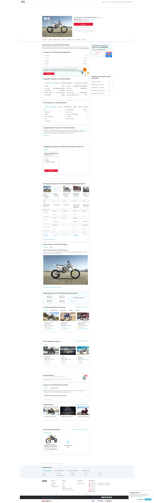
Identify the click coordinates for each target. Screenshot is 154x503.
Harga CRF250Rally (84, 328)
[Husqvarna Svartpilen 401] (51, 350)
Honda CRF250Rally (76, 195)
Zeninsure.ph (107, 484)
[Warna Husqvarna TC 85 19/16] (48, 18)
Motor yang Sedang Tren (59, 470)
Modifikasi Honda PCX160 (83, 416)
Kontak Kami (53, 484)
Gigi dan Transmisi (78, 83)
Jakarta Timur (62, 296)
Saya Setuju (148, 499)
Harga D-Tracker (49, 328)
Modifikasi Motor (83, 404)
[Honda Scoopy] (51, 411)
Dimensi (56, 83)
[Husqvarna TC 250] (68, 350)
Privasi (63, 483)
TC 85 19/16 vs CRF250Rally (76, 235)
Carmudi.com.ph (101, 484)
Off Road (46, 310)
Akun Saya (122, 2)
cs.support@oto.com (81, 483)
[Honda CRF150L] (68, 411)
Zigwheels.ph (93, 484)
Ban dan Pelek (86, 83)
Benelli (72, 475)
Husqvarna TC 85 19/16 (46, 196)
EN (131, 2)
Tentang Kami (53, 483)
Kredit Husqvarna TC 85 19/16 (97, 87)
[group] (68, 443)
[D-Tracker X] (57, 189)
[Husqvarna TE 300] (85, 350)
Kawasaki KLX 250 (65, 195)
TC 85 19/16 (44, 39)
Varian (84, 30)
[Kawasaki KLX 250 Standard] (67, 189)
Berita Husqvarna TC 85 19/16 (97, 93)
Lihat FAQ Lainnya (47, 399)
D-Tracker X (55, 193)
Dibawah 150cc (63, 310)
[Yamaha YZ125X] (68, 316)
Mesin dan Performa (49, 83)
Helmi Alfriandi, (46, 450)
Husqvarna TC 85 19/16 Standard (51, 153)
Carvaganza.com (101, 483)
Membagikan (91, 30)
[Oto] (23, 2)
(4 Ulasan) (83, 327)
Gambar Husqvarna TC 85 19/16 (98, 90)
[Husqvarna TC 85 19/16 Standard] (47, 189)
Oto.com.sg (93, 488)
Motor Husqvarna (83, 341)
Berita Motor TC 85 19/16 (82, 429)
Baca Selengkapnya (84, 48)
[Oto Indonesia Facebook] (102, 497)
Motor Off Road (83, 307)
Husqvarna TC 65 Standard (87, 193)
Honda (44, 473)
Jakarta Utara (62, 300)
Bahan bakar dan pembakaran (66, 83)
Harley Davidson (60, 475)
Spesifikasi (69, 39)
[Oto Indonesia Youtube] (105, 497)
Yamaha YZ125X (64, 322)
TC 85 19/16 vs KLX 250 (67, 235)
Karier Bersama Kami (54, 486)
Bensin (45, 149)
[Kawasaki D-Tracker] (51, 316)
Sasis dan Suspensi (67, 106)
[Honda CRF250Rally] (85, 316)
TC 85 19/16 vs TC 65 (87, 234)
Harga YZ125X (66, 328)
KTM (86, 475)
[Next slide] (86, 270)
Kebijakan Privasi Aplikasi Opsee (68, 489)
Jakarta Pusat (49, 300)
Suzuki (86, 473)
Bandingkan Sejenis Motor (49, 239)
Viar (99, 475)
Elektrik (75, 106)
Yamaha (58, 473)
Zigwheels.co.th (93, 491)
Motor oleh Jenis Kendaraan (72, 470)
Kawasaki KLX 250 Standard (67, 193)
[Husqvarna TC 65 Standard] (87, 189)
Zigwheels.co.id (93, 483)
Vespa (100, 473)
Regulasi (63, 486)
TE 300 (79, 356)
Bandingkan (78, 39)
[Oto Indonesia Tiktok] (111, 497)
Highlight (64, 39)
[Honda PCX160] (85, 411)
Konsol (60, 106)
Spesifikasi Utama (56, 39)
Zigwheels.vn (93, 489)
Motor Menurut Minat (85, 470)
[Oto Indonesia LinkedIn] (109, 497)
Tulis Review (100, 17)
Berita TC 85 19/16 (47, 432)
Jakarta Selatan (91, 19)
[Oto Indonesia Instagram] (107, 497)
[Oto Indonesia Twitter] (104, 497)
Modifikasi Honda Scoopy (50, 416)
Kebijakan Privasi (137, 496)
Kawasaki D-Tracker (56, 195)
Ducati (44, 475)
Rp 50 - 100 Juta (54, 310)
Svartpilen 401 (47, 356)
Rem (80, 106)
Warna (51, 247)
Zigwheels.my (93, 486)
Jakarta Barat (49, 296)
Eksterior (46, 247)
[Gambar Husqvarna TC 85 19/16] (45, 18)
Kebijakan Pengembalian (66, 488)
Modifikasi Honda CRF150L (67, 416)
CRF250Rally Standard (76, 193)
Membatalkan (141, 499)
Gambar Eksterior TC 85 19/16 (55, 287)
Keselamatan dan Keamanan (51, 106)
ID (132, 2)
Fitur (73, 39)
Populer (45, 344)
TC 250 (62, 356)
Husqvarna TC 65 (85, 195)
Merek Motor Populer (47, 470)
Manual (77, 310)
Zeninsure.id (107, 483)
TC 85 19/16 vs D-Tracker (56, 235)
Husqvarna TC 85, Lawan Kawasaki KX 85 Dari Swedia (50, 445)
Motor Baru (46, 463)
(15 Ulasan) (49, 327)
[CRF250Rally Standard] (77, 189)
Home (43, 463)
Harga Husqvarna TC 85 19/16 (97, 84)
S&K (63, 484)
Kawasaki (73, 473)
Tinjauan (50, 39)
